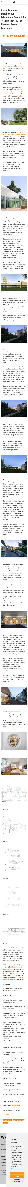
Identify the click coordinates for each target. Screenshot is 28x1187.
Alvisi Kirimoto (9, 1115)
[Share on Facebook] (8, 36)
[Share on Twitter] (4, 36)
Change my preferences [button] (17, 1180)
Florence (21, 68)
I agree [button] (17, 1173)
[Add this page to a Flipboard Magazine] (19, 36)
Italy (14, 70)
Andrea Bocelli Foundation (17, 92)
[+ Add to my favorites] (23, 36)
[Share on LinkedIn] (11, 36)
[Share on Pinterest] (15, 36)
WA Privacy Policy (5, 1170)
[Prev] (1, 793)
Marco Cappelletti (15, 1106)
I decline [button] (17, 1176)
